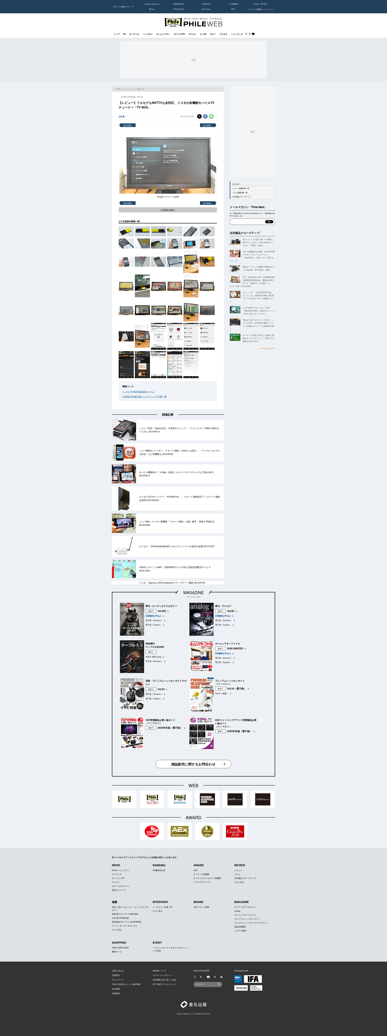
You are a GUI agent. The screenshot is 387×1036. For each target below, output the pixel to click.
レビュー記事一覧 (137, 89)
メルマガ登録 (240, 930)
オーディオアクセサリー (245, 907)
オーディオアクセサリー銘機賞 (207, 878)
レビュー (125, 89)
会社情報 (116, 988)
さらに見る (239, 882)
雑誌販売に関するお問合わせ (193, 764)
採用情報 (116, 993)
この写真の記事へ (168, 209)
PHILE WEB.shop (153, 656)
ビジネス (224, 34)
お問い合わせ (118, 970)
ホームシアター (163, 34)
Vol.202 (162, 611)
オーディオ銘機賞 (201, 874)
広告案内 (116, 975)
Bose (152, 9)
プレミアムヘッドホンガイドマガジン (251, 922)
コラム (237, 874)
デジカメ (192, 34)
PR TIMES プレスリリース (165, 984)
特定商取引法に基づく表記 (164, 979)
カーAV (203, 34)
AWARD (199, 865)
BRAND (198, 902)
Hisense (206, 9)
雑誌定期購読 (240, 926)
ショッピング (237, 34)
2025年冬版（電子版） (170, 727)
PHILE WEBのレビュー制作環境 (126, 984)
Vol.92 (230, 611)
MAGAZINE (193, 592)
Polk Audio (179, 9)
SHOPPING (119, 943)
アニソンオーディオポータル (124, 925)
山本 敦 (122, 116)
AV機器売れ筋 (159, 870)
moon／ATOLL (261, 4)
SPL (233, 9)
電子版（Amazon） (154, 620)
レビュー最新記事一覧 (241, 188)
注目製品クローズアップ (242, 196)
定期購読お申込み (153, 615)
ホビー (213, 34)
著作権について (159, 970)
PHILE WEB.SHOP (120, 947)
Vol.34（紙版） (221, 693)
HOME (118, 89)
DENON (206, 4)
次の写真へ (207, 125)
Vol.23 (161, 689)
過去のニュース (119, 889)
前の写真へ (128, 125)
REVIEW (239, 865)
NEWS (116, 865)
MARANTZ (179, 4)
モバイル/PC (179, 34)
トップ (117, 34)
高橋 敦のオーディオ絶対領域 (125, 913)
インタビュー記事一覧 (162, 907)
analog (237, 910)
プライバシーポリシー (162, 975)
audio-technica (152, 4)
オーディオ (134, 34)
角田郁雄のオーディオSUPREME (126, 921)
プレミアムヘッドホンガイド (247, 918)
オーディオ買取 (260, 9)
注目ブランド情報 (201, 907)
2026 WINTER (235, 648)
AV (124, 34)
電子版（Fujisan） (154, 624)
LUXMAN (233, 4)
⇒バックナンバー (267, 348)
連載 (114, 902)
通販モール (117, 951)
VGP (196, 870)
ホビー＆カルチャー (121, 886)
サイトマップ (118, 979)
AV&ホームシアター (121, 870)
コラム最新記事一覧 (240, 192)
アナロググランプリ (202, 882)
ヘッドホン (148, 34)
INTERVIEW (160, 902)
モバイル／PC (118, 878)
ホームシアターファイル (245, 914)
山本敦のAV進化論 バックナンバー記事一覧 (144, 396)
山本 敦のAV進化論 (120, 917)
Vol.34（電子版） (236, 688)
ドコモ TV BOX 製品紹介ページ (138, 391)
